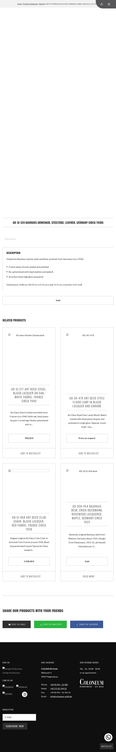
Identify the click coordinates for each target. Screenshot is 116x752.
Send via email (18, 624)
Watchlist (106, 746)
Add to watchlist (31, 453)
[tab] (9, 238)
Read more (89, 576)
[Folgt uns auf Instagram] (21, 686)
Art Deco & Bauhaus (30, 4)
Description (10, 238)
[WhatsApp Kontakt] (108, 737)
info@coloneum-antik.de (61, 696)
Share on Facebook (88, 624)
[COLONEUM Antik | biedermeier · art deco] (91, 683)
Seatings (42, 4)
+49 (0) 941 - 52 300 (59, 684)
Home (19, 4)
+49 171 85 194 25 (58, 688)
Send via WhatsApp (52, 624)
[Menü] (106, 4)
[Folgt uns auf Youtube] (8, 693)
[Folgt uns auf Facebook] (8, 686)
